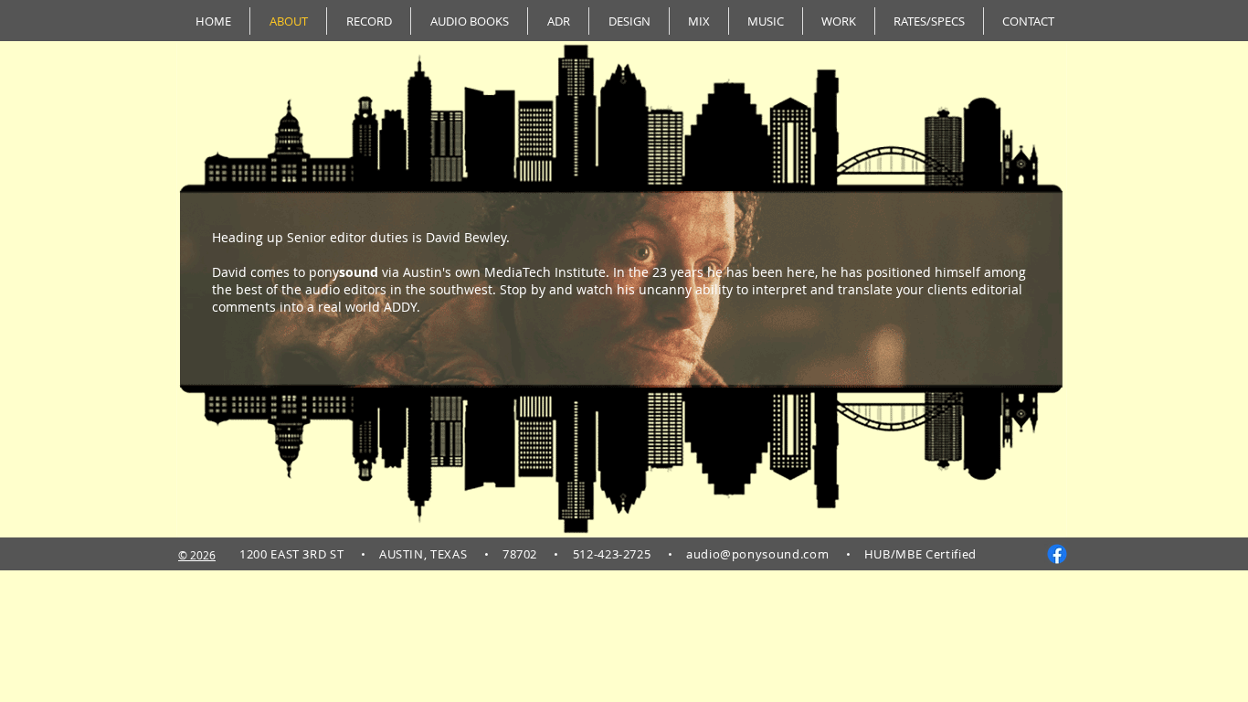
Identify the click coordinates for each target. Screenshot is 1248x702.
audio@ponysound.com (757, 554)
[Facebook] (1057, 554)
